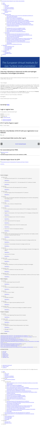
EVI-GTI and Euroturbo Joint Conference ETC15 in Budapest (18, 20)
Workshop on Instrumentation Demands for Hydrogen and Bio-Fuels (19, 38)
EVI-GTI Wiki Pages (8, 48)
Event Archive (7, 32)
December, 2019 (5, 354)
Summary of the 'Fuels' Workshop (13, 37)
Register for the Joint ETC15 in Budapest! (14, 17)
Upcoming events (8, 14)
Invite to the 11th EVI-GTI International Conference (16, 31)
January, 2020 (5, 353)
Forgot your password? (6, 120)
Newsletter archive (8, 53)
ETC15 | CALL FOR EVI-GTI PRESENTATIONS (15, 19)
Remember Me (4, 116)
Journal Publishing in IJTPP (9, 46)
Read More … (7, 180)
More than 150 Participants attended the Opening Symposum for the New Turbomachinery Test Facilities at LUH (19, 35)
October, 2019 (5, 356)
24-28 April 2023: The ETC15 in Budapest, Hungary (16, 28)
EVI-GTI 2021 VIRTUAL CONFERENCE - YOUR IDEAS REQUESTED (19, 23)
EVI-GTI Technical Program (20, 143)
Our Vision (6, 6)
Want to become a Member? (8, 11)
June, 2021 (4, 351)
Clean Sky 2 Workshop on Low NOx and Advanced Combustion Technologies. (21, 409)
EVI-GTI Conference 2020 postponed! (14, 394)
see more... (2, 163)
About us (4, 4)
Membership (4, 9)
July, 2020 (4, 352)
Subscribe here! (7, 52)
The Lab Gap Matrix (8, 47)
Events (3, 13)
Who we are (7, 5)
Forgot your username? (6, 119)
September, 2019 (5, 357)
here (8, 104)
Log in (2, 117)
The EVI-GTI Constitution (9, 7)
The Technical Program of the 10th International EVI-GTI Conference (17, 412)
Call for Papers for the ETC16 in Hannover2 (15, 30)
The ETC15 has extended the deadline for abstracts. (16, 29)
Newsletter (4, 51)
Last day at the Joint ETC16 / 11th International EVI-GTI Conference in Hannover (19, 413)
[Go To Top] (0, 426)
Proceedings (7, 49)
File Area (4, 54)
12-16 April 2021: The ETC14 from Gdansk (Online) (16, 40)
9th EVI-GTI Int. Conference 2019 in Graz (14, 44)
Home (3, 3)
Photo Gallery (9, 411)
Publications (4, 45)
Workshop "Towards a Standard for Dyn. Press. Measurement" (18, 39)
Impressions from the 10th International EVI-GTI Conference (18, 33)
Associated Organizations (9, 8)
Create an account (6, 117)
